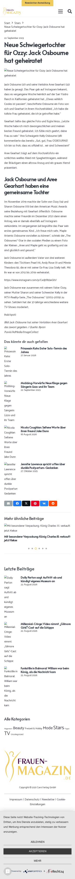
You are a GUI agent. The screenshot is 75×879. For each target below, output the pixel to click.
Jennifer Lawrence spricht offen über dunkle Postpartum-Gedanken (43, 465)
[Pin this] (35, 503)
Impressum (15, 799)
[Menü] (60, 11)
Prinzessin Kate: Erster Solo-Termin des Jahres (44, 350)
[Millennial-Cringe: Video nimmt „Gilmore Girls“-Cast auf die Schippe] (10, 624)
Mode (48, 728)
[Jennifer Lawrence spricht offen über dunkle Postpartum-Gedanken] (10, 464)
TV (7, 733)
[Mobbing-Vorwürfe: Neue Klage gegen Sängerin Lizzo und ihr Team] (10, 383)
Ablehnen (37, 841)
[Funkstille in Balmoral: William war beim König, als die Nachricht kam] (10, 668)
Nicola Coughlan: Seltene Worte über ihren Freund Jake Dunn (43, 429)
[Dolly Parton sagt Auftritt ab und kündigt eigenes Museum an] (10, 578)
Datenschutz (32, 799)
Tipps (67, 728)
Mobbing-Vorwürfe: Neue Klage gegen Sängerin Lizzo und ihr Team (44, 384)
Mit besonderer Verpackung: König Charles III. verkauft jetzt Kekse (37, 538)
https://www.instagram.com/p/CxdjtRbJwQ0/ (30, 280)
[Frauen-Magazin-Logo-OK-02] (12, 11)
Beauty (18, 728)
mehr (37, 860)
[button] (69, 11)
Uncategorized (17, 734)
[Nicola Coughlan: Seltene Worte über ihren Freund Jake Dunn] (10, 427)
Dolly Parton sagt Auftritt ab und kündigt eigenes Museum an (41, 579)
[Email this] (8, 503)
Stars (58, 728)
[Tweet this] (26, 503)
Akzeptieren (37, 851)
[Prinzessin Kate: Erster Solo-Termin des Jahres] (10, 348)
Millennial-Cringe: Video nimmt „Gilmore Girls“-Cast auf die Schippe (46, 625)
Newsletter (48, 799)
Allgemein (8, 728)
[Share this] (17, 503)
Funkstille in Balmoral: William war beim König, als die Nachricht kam (45, 670)
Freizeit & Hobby (33, 728)
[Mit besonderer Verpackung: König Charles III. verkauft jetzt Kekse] (37, 526)
